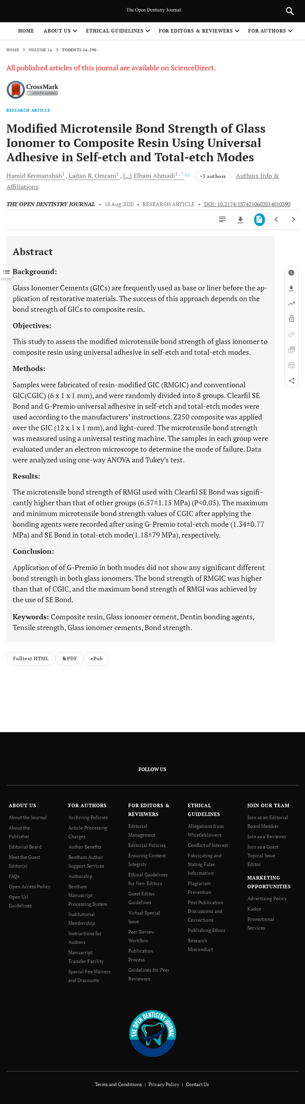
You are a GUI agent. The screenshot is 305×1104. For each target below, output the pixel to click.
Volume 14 (40, 49)
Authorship (80, 876)
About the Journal (28, 817)
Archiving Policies (88, 817)
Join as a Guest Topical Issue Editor (262, 855)
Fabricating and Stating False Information (205, 864)
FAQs (14, 876)
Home (26, 31)
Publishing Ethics (206, 930)
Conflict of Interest (208, 845)
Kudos (254, 909)
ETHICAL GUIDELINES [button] (114, 31)
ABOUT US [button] (57, 31)
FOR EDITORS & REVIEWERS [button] (196, 31)
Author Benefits (84, 847)
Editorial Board (25, 847)
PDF (72, 658)
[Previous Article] (276, 219)
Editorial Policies (147, 845)
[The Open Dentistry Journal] (153, 1033)
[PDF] (259, 219)
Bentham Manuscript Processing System (87, 895)
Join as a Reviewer (266, 836)
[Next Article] (293, 219)
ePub (96, 658)
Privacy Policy (164, 1084)
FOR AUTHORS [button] (267, 31)
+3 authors (213, 176)
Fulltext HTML (30, 658)
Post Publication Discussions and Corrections (205, 911)
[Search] (290, 11)
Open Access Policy (29, 886)
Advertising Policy (267, 898)
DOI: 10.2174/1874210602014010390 (247, 204)
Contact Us (197, 1084)
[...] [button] (127, 175)
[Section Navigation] (6, 271)
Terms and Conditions (118, 1084)
